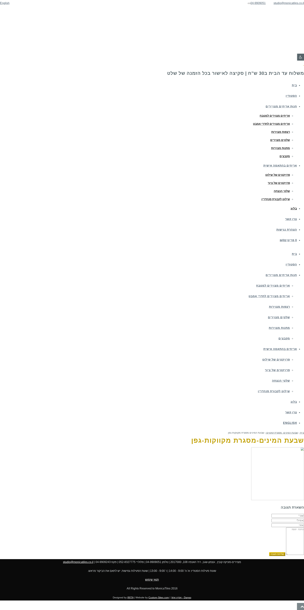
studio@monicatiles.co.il (289, 3)
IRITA (130, 597)
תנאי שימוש (152, 579)
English (5, 3)
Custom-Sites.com (158, 597)
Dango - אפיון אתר (181, 597)
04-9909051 (258, 3)
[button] (300, 57)
